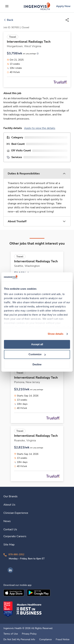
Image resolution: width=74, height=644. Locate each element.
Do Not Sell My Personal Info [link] (19, 639)
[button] (37, 174)
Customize (35, 354)
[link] (37, 6)
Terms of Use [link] (10, 633)
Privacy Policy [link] (29, 633)
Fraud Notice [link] (62, 639)
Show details (55, 333)
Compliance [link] (45, 639)
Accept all (37, 344)
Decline (37, 364)
